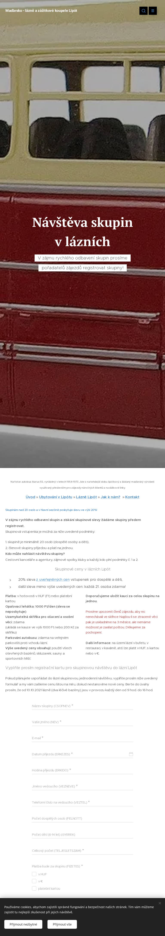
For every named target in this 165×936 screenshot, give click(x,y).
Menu (153, 11)
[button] (143, 11)
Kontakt (132, 497)
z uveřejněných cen (52, 579)
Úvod (30, 497)
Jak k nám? (110, 497)
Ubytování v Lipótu (55, 497)
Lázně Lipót (86, 497)
